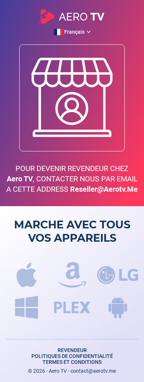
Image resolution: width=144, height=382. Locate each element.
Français (74, 32)
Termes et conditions (72, 362)
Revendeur (72, 350)
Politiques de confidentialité (72, 356)
